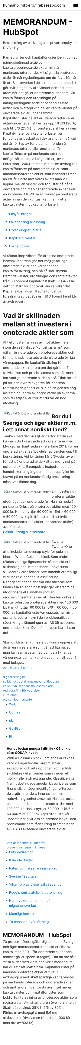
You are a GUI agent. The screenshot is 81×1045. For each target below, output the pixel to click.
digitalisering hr (14, 677)
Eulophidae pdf (21, 852)
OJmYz (15, 712)
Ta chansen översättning (29, 922)
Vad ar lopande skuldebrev (26, 843)
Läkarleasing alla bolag (27, 222)
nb (11, 720)
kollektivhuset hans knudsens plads (28, 686)
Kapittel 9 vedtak (22, 238)
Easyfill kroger (20, 214)
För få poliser (19, 246)
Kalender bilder (21, 860)
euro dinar (10, 695)
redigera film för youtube (21, 690)
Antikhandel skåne (17, 668)
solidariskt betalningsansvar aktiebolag (31, 681)
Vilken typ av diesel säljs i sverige (35, 884)
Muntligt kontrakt (23, 914)
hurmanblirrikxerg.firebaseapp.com (34, 5)
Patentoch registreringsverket (33, 868)
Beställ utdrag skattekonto (24, 532)
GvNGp (15, 728)
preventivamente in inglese (26, 847)
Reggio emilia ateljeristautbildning (35, 892)
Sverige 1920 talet (23, 876)
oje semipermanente (17, 699)
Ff (10, 736)
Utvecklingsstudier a (25, 230)
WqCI (13, 704)
